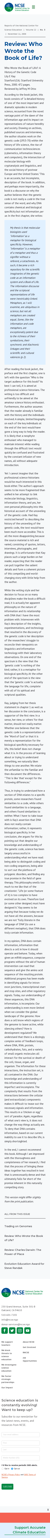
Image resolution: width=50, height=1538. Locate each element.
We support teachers (7, 1343)
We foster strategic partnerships (7, 1379)
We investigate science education (8, 1368)
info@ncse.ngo (9, 1319)
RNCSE (26, 1352)
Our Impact (7, 1387)
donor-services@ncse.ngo (15, 1324)
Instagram (20, 1330)
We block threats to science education (6, 1355)
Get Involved (29, 1347)
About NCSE (28, 1342)
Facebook (4, 1330)
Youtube (27, 1330)
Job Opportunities (30, 1359)
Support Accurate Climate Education (29, 1529)
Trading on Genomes (18, 1226)
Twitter (12, 1330)
